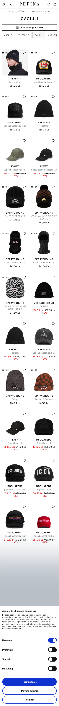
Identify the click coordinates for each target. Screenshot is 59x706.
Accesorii (35, 11)
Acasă (12, 11)
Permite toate (30, 682)
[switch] (52, 649)
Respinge (29, 699)
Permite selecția (29, 691)
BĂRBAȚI (23, 11)
